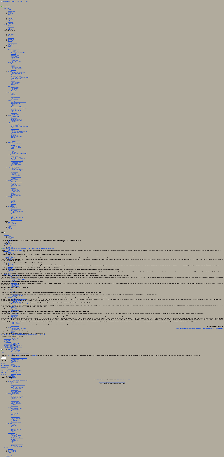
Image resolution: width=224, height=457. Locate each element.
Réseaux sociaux (15, 340)
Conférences (11, 253)
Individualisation (15, 284)
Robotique (13, 404)
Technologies (11, 249)
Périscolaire (10, 449)
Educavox (34, 355)
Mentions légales (98, 379)
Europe (13, 424)
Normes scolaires (15, 417)
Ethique (13, 439)
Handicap (13, 414)
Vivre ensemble (11, 433)
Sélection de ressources (13, 381)
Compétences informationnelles (18, 328)
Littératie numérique (16, 338)
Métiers (9, 342)
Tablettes (13, 364)
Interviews (10, 238)
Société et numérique (9, 345)
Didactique (10, 244)
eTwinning (13, 367)
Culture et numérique (16, 294)
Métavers (13, 399)
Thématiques (7, 274)
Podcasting (14, 360)
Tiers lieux (13, 430)
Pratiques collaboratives (17, 359)
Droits (12, 332)
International (14, 425)
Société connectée (15, 420)
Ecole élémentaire (12, 451)
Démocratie (14, 436)
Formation (10, 297)
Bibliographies (14, 382)
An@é (10, 246)
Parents (6, 341)
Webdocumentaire (15, 366)
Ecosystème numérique (16, 370)
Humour (13, 321)
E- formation (14, 301)
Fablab (13, 354)
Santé (12, 419)
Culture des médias (15, 329)
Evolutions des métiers (16, 345)
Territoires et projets (16, 422)
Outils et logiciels (15, 401)
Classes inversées (15, 351)
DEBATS (3, 363)
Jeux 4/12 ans (14, 315)
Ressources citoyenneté (17, 387)
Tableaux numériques (16, 363)
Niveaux (6, 447)
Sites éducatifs (14, 390)
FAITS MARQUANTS (6, 365)
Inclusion (13, 441)
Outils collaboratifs (15, 308)
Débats (6, 244)
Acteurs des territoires (16, 408)
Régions (13, 426)
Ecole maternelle (12, 450)
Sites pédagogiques (16, 391)
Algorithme (13, 377)
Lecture (13, 324)
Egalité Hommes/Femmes (17, 438)
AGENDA (3, 374)
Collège (9, 452)
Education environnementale (18, 385)
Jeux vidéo (13, 317)
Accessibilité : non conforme (123, 379)
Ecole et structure (15, 409)
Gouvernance (14, 440)
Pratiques (10, 256)
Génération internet (15, 413)
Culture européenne (16, 435)
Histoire (13, 386)
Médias (9, 327)
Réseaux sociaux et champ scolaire (19, 380)
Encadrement (7, 339)
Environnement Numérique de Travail (20, 353)
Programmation (15, 326)
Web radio (13, 365)
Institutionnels (11, 270)
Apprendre (13, 276)
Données (13, 379)
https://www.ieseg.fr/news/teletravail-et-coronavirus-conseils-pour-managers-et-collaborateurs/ (199, 328)
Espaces (13, 371)
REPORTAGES (4, 370)
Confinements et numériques (11, 347)
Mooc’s (13, 307)
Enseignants (11, 265)
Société (9, 407)
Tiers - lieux (14, 445)
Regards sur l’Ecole (16, 418)
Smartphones (14, 361)
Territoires (10, 423)
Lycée (9, 454)
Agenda (9, 242)
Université (10, 455)
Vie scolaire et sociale (16, 446)
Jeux (9, 312)
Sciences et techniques (13, 393)
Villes (12, 431)
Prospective (10, 369)
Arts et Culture (11, 289)
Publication (14, 339)
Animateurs (10, 258)
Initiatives (13, 285)
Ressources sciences (16, 388)
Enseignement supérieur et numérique (20, 304)
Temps (12, 375)
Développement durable (17, 396)
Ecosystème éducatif (16, 412)
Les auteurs (7, 456)
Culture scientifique (15, 395)
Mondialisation (14, 415)
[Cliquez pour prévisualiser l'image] (27, 248)
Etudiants (10, 268)
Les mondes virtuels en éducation (19, 358)
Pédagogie (10, 247)
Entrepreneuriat (15, 343)
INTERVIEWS (4, 367)
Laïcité (12, 442)
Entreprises (7, 342)
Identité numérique (15, 335)
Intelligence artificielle (16, 397)
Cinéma (13, 291)
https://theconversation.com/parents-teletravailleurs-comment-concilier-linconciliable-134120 (23, 334)
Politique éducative (15, 372)
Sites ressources (15, 310)
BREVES (3, 372)
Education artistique (16, 383)
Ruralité (13, 428)
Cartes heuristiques (15, 350)
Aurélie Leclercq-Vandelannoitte (14, 250)
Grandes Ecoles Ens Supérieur (11, 346)
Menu (2, 232)
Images (13, 356)
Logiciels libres (14, 398)
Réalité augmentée (15, 402)
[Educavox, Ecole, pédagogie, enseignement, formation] (14, 1)
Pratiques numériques (13, 349)
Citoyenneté (14, 434)
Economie (13, 411)
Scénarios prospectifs (16, 374)
